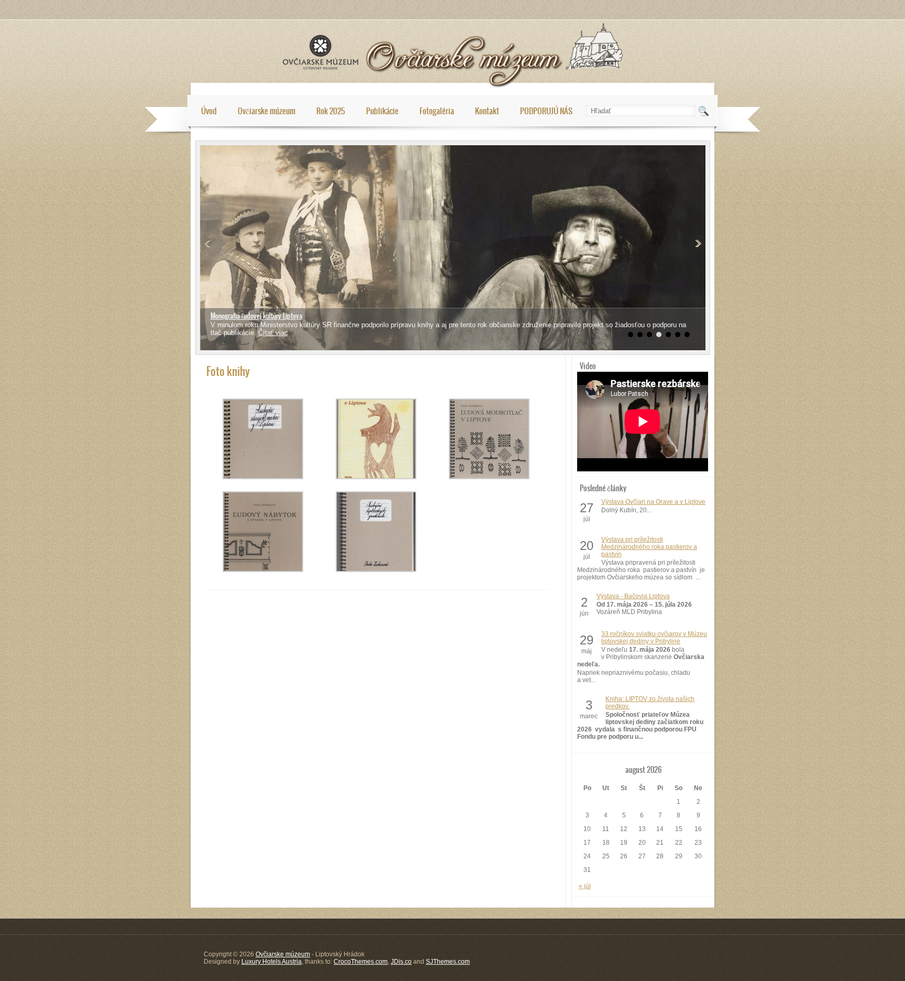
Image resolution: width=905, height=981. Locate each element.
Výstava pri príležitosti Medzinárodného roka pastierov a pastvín (649, 547)
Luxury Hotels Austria (271, 961)
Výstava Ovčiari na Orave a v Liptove (653, 501)
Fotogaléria (437, 111)
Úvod (209, 111)
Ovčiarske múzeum (266, 111)
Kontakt (487, 111)
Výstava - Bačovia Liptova (633, 596)
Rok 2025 (330, 111)
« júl (585, 886)
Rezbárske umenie (235, 316)
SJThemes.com (448, 961)
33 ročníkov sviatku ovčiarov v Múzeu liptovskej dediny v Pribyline (654, 637)
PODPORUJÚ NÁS (546, 111)
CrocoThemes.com (361, 961)
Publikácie (382, 111)
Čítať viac (225, 325)
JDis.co (401, 961)
